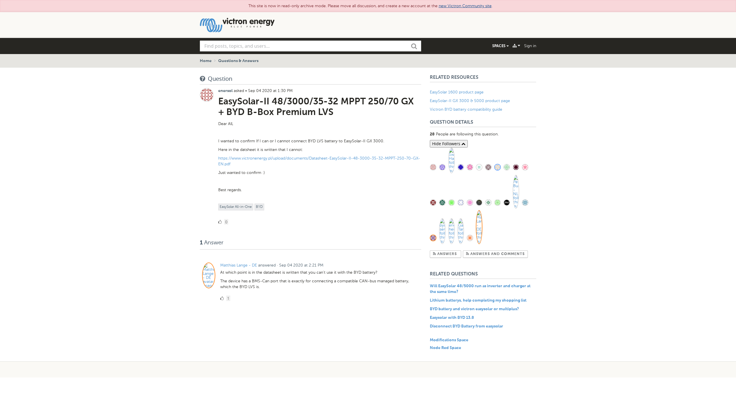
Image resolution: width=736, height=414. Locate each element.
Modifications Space (449, 340)
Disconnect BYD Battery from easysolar (466, 326)
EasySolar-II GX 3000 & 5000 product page (470, 100)
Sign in (530, 45)
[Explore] (516, 45)
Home (206, 61)
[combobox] (310, 46)
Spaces (499, 45)
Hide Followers (446, 143)
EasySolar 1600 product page (457, 92)
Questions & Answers (238, 61)
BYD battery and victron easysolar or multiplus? (474, 309)
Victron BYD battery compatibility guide (466, 109)
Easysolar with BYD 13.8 (452, 318)
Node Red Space (445, 348)
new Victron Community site (465, 5)
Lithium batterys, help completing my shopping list (478, 300)
